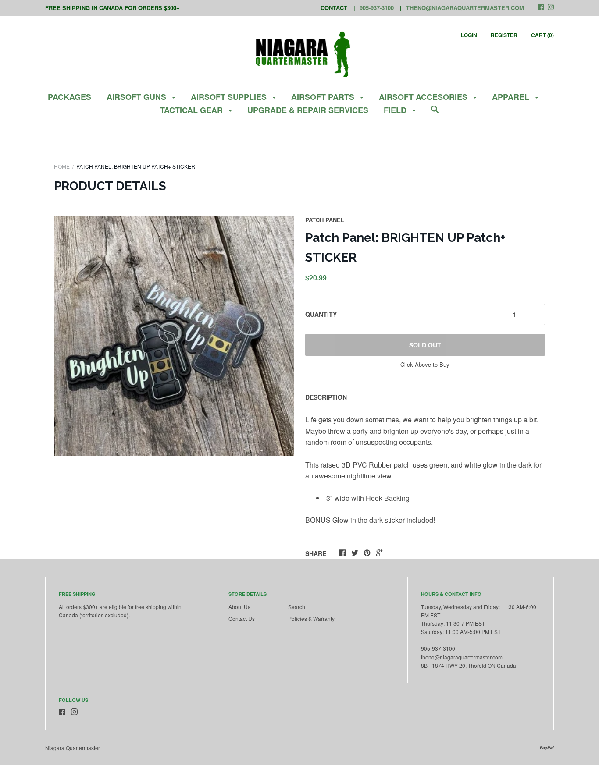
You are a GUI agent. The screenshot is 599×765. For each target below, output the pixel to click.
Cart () (542, 35)
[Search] (435, 114)
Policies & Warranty (311, 618)
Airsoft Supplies (230, 97)
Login (469, 35)
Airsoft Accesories (424, 97)
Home (62, 166)
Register (504, 35)
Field (396, 110)
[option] (174, 336)
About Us (239, 606)
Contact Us (241, 618)
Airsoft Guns (137, 97)
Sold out (425, 344)
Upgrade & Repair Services (307, 110)
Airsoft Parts (324, 97)
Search (296, 606)
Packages (69, 97)
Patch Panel (324, 220)
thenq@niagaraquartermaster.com (465, 8)
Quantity (321, 314)
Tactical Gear (192, 110)
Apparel (511, 97)
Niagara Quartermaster (72, 747)
